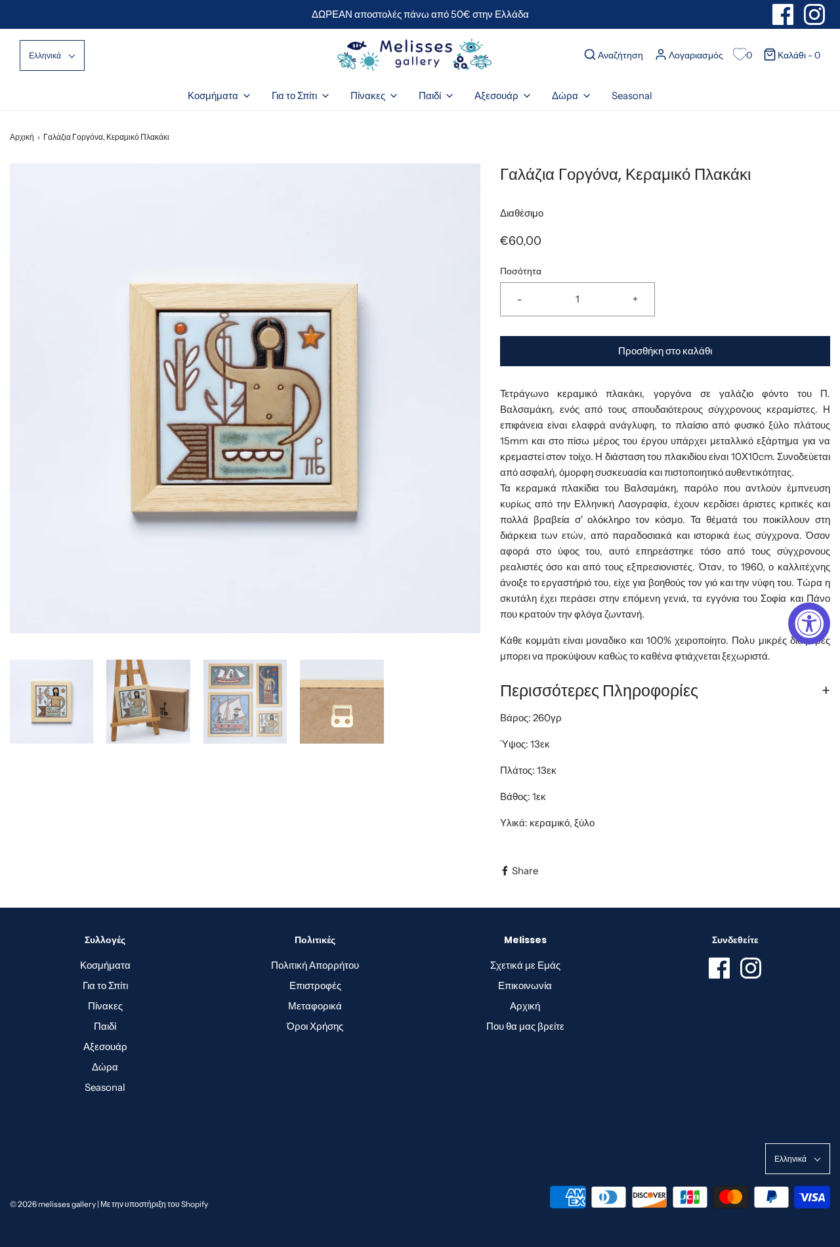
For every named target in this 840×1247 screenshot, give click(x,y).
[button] (52, 55)
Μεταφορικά (315, 1006)
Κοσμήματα (105, 965)
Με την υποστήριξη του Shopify (154, 1204)
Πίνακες (105, 1006)
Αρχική (22, 137)
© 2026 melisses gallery (53, 1204)
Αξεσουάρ (105, 1046)
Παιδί (105, 1026)
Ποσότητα (520, 271)
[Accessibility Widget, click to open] (809, 623)
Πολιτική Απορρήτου (315, 965)
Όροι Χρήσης (315, 1026)
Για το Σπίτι (105, 985)
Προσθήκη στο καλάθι (665, 351)
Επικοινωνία (525, 985)
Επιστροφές (315, 985)
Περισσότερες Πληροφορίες (599, 690)
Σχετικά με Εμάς (525, 965)
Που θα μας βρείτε (525, 1026)
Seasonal (632, 95)
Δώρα (105, 1067)
